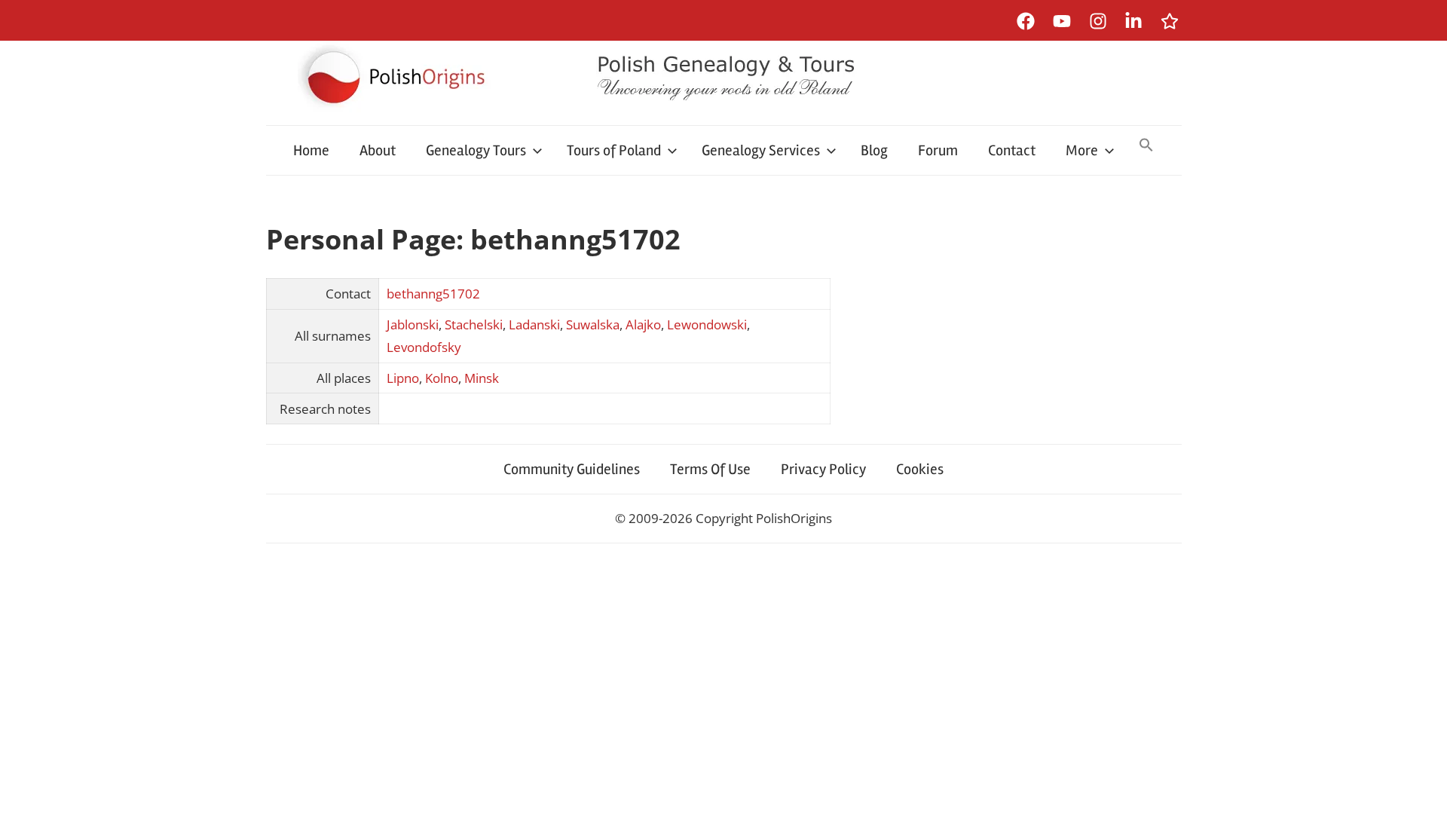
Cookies (920, 469)
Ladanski (534, 324)
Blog (874, 150)
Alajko (643, 324)
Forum (938, 150)
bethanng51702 (433, 293)
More (1082, 150)
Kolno (441, 378)
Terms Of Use (710, 469)
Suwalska (592, 324)
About (377, 150)
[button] (1146, 146)
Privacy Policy (823, 469)
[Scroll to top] (1421, 788)
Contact (1012, 150)
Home (311, 150)
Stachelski (474, 324)
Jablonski (413, 324)
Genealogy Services (761, 150)
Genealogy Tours (476, 150)
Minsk (481, 378)
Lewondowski (707, 324)
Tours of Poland (614, 150)
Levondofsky (424, 347)
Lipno (403, 378)
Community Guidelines (571, 469)
